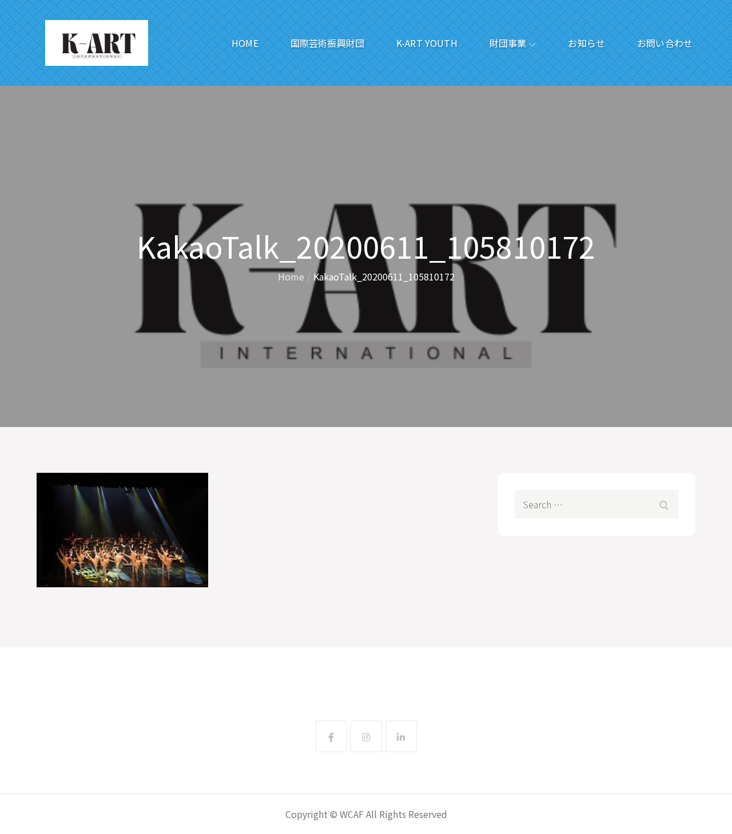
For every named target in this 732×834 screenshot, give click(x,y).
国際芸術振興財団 (327, 43)
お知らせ (586, 43)
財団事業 (508, 43)
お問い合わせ (665, 43)
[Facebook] (331, 736)
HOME (245, 43)
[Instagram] (366, 736)
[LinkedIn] (401, 736)
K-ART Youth (427, 43)
